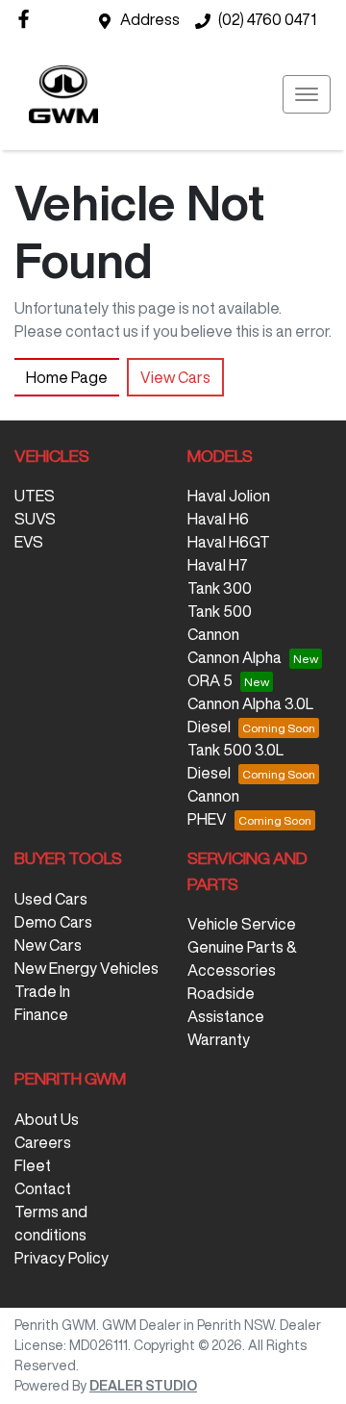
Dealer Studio (143, 1385)
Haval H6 (218, 518)
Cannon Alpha (234, 657)
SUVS (35, 518)
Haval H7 (217, 565)
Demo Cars (53, 922)
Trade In (42, 991)
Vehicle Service (241, 924)
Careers (42, 1142)
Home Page (67, 377)
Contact (42, 1188)
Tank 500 (219, 611)
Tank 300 (219, 588)
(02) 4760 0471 (267, 19)
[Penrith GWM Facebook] (27, 19)
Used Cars (50, 898)
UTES (34, 495)
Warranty (218, 1039)
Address (150, 19)
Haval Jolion (228, 495)
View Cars (175, 377)
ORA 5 (210, 680)
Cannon (213, 634)
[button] (307, 94)
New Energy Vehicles (86, 968)
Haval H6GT (228, 541)
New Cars (48, 945)
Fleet (32, 1165)
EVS (28, 541)
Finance (41, 1014)
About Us (46, 1119)
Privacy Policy (61, 1257)
